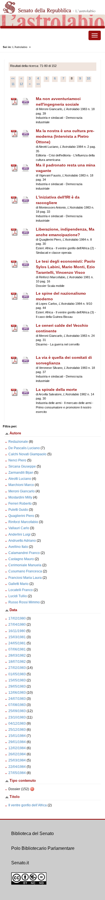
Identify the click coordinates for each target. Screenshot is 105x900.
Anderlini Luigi (19, 534)
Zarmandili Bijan (20, 473)
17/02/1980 (17, 618)
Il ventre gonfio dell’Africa (28, 805)
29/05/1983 (17, 686)
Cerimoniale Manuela (24, 565)
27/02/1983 (17, 668)
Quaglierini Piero (21, 516)
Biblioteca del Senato (32, 833)
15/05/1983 (17, 680)
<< (13, 78)
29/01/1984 (17, 742)
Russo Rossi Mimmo (24, 602)
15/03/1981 (17, 637)
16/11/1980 (16, 631)
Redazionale (18, 442)
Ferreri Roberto (20, 503)
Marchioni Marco (21, 485)
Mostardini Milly (20, 497)
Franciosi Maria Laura (25, 578)
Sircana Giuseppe (22, 466)
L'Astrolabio (19, 47)
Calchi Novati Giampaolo (27, 454)
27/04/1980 (17, 624)
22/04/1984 (17, 767)
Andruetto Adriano (22, 541)
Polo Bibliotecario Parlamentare (42, 848)
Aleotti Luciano (19, 479)
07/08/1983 (17, 705)
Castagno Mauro (21, 559)
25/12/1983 (17, 730)
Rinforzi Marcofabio (23, 522)
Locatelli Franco (20, 590)
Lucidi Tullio (17, 596)
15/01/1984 (17, 736)
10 (88, 78)
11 (13, 84)
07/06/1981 (17, 649)
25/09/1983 (17, 711)
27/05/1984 (17, 773)
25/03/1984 (17, 760)
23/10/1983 (17, 717)
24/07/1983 (17, 699)
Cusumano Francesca (25, 571)
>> (38, 84)
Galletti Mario (18, 584)
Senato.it (20, 862)
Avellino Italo (18, 547)
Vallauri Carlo (18, 528)
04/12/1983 (17, 723)
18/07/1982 (17, 662)
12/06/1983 (17, 693)
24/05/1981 (17, 643)
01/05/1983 (17, 674)
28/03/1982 (17, 655)
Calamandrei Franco (24, 553)
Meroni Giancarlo (21, 491)
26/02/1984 (17, 754)
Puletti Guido (18, 510)
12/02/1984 (17, 748)
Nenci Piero (17, 460)
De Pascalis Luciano (24, 448)
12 (21, 84)
